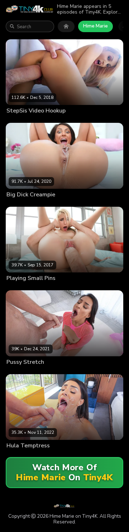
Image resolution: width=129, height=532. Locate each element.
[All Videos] (66, 26)
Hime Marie (95, 26)
